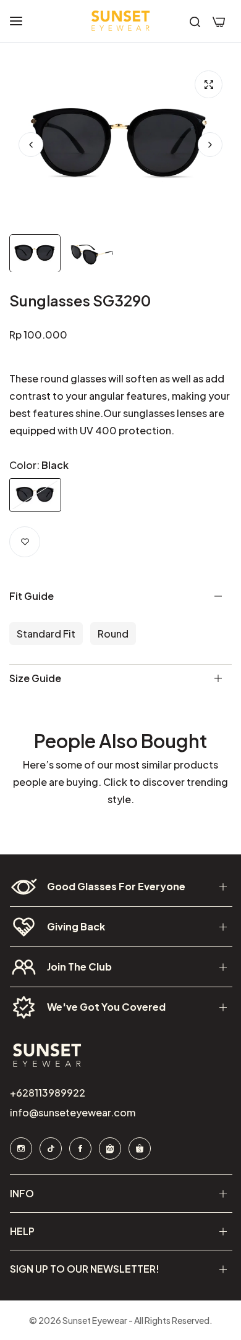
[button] (210, 144)
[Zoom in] (208, 84)
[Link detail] (20, 1148)
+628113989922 (47, 1092)
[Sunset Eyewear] (120, 21)
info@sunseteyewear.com (72, 1112)
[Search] (195, 21)
